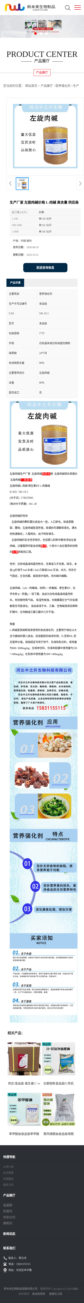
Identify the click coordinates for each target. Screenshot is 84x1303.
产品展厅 (47, 85)
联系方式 (8, 1184)
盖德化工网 (55, 1293)
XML (75, 1288)
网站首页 (31, 85)
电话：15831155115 (19, 1264)
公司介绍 (8, 1166)
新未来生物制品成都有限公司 (20, 1288)
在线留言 (8, 1178)
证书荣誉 (8, 1172)
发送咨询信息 (45, 267)
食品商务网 (38, 1293)
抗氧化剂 (9, 1217)
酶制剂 (7, 1223)
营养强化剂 (62, 85)
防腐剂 (7, 1211)
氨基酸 (7, 1205)
